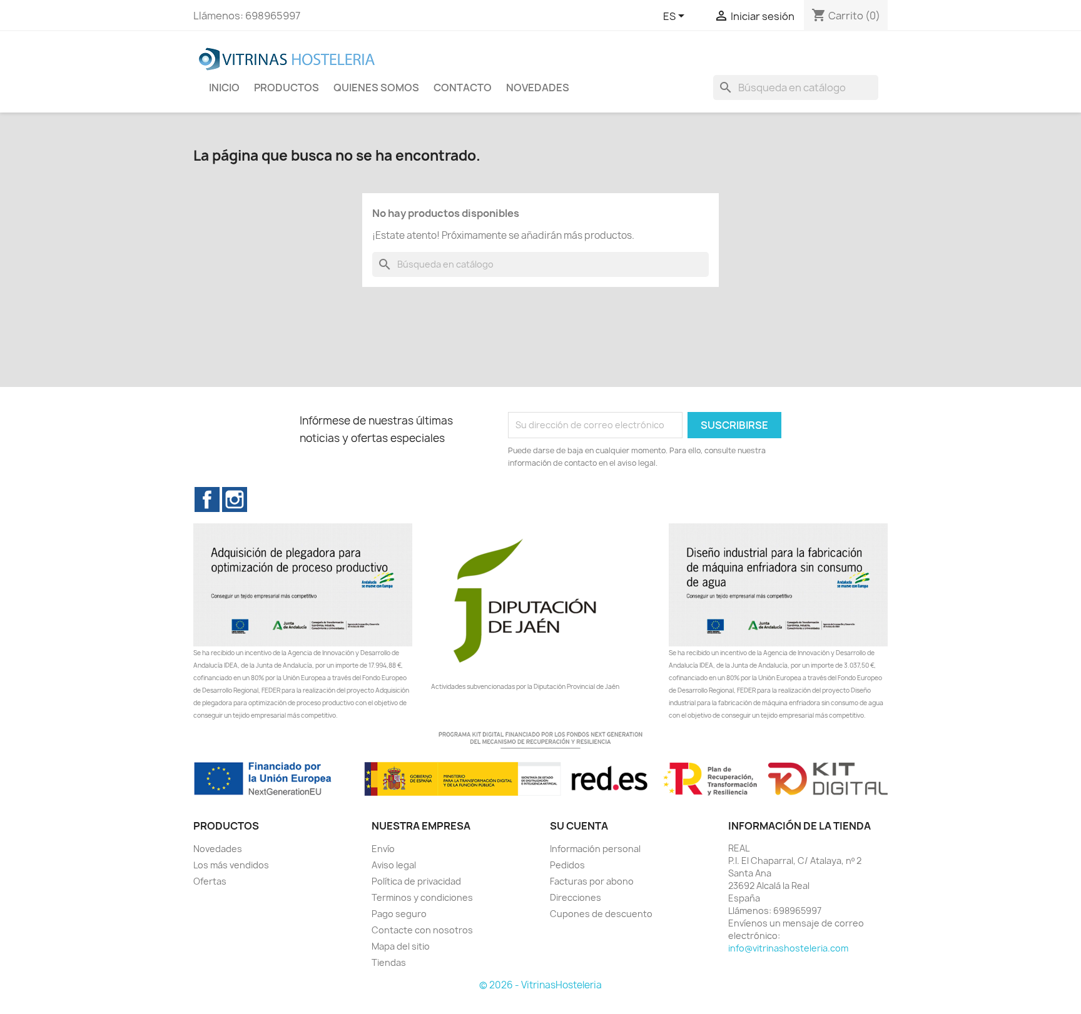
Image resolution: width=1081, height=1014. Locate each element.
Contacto (463, 87)
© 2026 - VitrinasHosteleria (540, 984)
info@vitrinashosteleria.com (788, 948)
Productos (286, 87)
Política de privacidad (416, 881)
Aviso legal (394, 865)
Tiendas (389, 962)
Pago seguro (399, 914)
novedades (537, 87)
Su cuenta (579, 826)
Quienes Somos (376, 87)
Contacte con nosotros (422, 930)
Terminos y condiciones (422, 897)
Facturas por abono (592, 881)
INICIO (224, 87)
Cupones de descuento (601, 914)
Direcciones (575, 897)
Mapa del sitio (401, 946)
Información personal (595, 849)
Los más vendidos (231, 865)
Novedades (217, 849)
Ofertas (209, 881)
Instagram (234, 499)
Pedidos (567, 865)
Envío (383, 849)
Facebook (207, 499)
